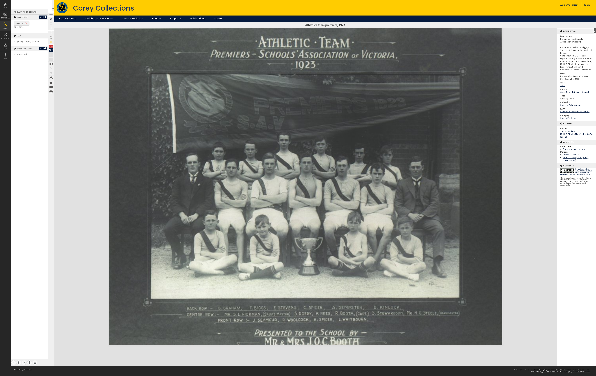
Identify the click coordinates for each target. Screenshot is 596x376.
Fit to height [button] (51, 32)
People (156, 18)
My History (5, 38)
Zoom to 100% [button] (51, 42)
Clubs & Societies (132, 18)
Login (5, 49)
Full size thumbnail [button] (51, 18)
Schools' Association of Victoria (574, 111)
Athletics (572, 118)
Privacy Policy (18, 370)
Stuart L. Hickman (568, 131)
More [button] (5, 59)
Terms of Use (28, 370)
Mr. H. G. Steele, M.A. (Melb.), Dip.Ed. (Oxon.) (576, 159)
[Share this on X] (13, 361)
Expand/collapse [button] (595, 30)
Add (42, 17)
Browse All (5, 18)
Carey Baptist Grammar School (574, 92)
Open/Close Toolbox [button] (53, 5)
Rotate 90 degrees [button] (51, 37)
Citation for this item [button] (51, 92)
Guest (574, 5)
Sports (218, 18)
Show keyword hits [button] (51, 68)
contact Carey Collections (559, 370)
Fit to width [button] (51, 28)
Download (51, 78)
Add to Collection (51, 82)
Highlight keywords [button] (51, 73)
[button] (51, 50)
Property (175, 18)
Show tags (20, 23)
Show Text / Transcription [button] (51, 64)
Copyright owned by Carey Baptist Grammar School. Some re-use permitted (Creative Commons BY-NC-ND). (576, 171)
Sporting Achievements (571, 105)
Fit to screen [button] (51, 23)
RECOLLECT (534, 372)
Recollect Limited (562, 372)
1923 (562, 85)
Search (5, 28)
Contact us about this (51, 87)
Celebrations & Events (99, 18)
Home (5, 8)
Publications (197, 18)
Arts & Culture (67, 18)
